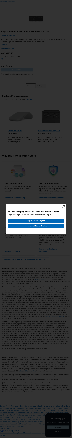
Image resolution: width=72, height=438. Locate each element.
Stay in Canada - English (36, 221)
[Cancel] (62, 207)
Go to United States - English (36, 226)
